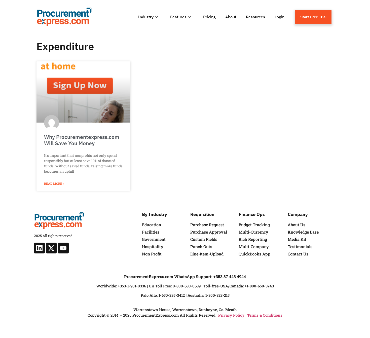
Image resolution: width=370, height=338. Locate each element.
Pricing (209, 16)
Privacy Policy (231, 315)
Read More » (54, 183)
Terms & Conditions (264, 315)
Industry (146, 16)
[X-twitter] (51, 248)
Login (279, 16)
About (230, 16)
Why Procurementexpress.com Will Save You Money (81, 140)
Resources (255, 16)
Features (178, 16)
